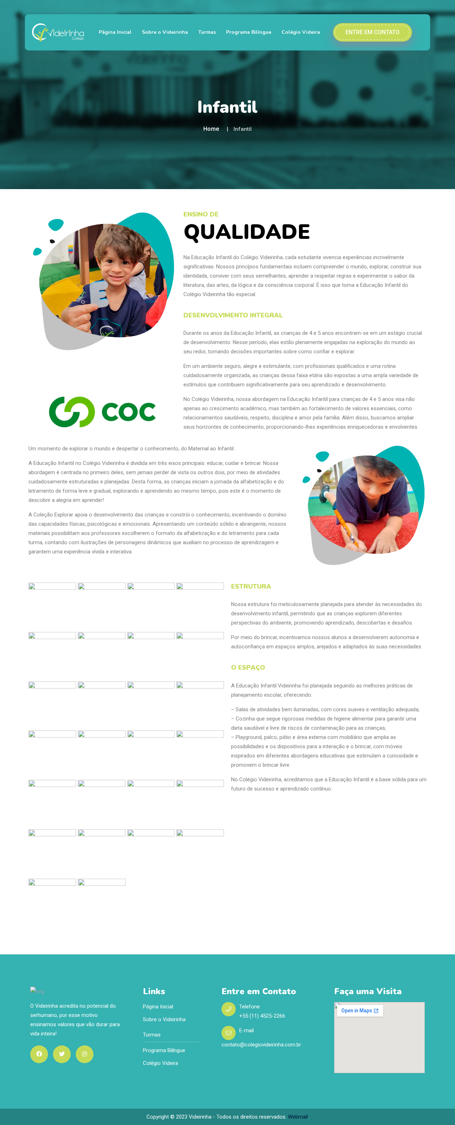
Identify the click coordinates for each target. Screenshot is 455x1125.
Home (211, 128)
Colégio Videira (301, 32)
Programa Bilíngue (248, 32)
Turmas (207, 32)
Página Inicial (115, 32)
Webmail (298, 1117)
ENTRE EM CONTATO (373, 32)
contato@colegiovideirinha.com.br (261, 1044)
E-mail (246, 1030)
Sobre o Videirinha (165, 32)
